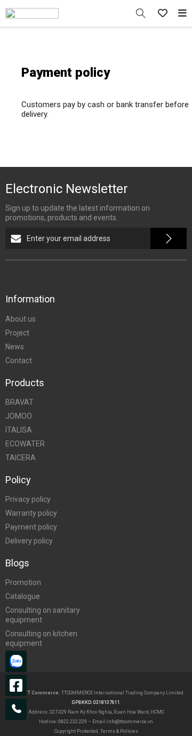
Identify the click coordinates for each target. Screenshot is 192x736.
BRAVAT (19, 402)
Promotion (23, 582)
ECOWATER (25, 443)
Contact (18, 360)
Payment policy (31, 527)
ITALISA (18, 430)
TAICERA (20, 457)
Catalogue (22, 596)
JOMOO (18, 416)
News (14, 346)
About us (20, 319)
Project (17, 333)
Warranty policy (31, 513)
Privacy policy (28, 499)
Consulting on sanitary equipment (42, 615)
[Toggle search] (140, 13)
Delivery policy (29, 541)
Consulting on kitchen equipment (41, 638)
